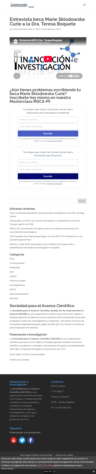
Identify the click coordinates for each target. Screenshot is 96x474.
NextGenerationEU (19, 294)
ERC (12, 272)
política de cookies (45, 465)
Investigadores (48, 29)
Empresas (15, 267)
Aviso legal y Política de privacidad (36, 455)
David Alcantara (20, 29)
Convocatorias (17, 263)
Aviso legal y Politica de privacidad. (27, 354)
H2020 (13, 276)
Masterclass (21, 101)
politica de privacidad (54, 141)
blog (12, 259)
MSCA (58, 29)
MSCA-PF (41, 101)
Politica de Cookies (19, 360)
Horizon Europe (18, 281)
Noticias (14, 298)
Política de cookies (64, 455)
